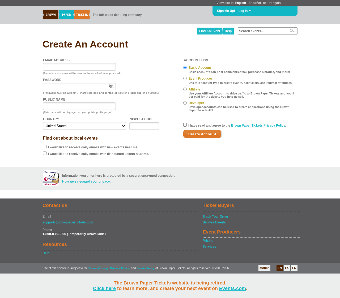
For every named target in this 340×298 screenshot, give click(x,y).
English (240, 3)
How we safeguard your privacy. (86, 181)
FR (294, 268)
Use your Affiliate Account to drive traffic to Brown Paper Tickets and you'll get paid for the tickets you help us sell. (241, 95)
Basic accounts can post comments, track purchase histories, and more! (239, 72)
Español (255, 3)
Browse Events (214, 222)
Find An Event (209, 31)
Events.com (232, 288)
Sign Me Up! (226, 11)
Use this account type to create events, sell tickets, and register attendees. (240, 82)
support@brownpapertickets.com (67, 222)
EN (280, 268)
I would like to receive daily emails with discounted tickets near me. (98, 154)
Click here (104, 288)
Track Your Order (215, 216)
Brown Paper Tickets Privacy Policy (258, 125)
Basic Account (200, 68)
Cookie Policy (146, 268)
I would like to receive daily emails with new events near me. (93, 147)
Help (228, 31)
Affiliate (194, 89)
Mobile (264, 268)
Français (274, 3)
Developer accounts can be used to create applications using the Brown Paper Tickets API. (239, 108)
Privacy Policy (119, 268)
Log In (243, 11)
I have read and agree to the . (237, 125)
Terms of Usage (98, 268)
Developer (196, 103)
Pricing (208, 241)
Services (209, 246)
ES (287, 268)
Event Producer (200, 78)
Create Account (202, 134)
